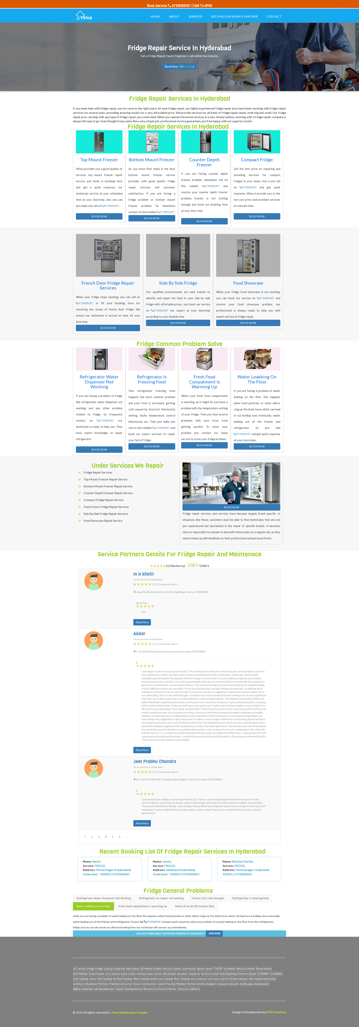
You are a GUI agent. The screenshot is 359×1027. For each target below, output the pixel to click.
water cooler (128, 973)
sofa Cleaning (80, 978)
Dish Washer (80, 973)
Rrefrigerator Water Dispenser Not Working (104, 898)
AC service (79, 968)
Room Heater (263, 968)
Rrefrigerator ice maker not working (161, 898)
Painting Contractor (121, 983)
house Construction (145, 983)
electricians (169, 973)
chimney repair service (149, 973)
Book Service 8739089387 (169, 6)
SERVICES (195, 16)
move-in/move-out (201, 978)
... (127, 836)
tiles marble (255, 978)
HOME (155, 16)
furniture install (209, 973)
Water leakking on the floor (93, 906)
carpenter (194, 973)
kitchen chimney (238, 978)
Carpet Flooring (166, 983)
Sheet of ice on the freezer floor (194, 906)
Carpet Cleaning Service (129, 988)
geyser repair (204, 968)
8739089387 (111, 205)
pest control (221, 978)
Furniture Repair (247, 973)
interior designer (206, 983)
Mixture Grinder (246, 968)
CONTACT (274, 16)
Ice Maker (229, 968)
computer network (227, 983)
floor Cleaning (182, 978)
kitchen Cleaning (122, 978)
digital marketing (82, 988)
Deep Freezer (96, 973)
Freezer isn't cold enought (208, 898)
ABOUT (174, 16)
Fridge (90, 968)
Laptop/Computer (114, 968)
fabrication (270, 978)
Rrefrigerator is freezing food (250, 898)
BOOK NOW (99, 216)
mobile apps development (254, 983)
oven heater (189, 968)
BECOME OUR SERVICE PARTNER (234, 16)
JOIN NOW (214, 933)
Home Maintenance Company (129, 1012)
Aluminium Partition (96, 983)
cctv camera (112, 973)
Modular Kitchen (186, 983)
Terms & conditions (189, 988)
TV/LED (218, 968)
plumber (182, 973)
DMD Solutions (276, 1012)
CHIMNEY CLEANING (270, 973)
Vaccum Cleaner (172, 968)
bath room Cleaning (162, 978)
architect (78, 983)
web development (104, 988)
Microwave (133, 968)
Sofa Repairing (228, 973)
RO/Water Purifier (151, 968)
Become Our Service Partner (160, 988)
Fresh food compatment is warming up (142, 906)
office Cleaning (141, 978)
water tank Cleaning (101, 978)
